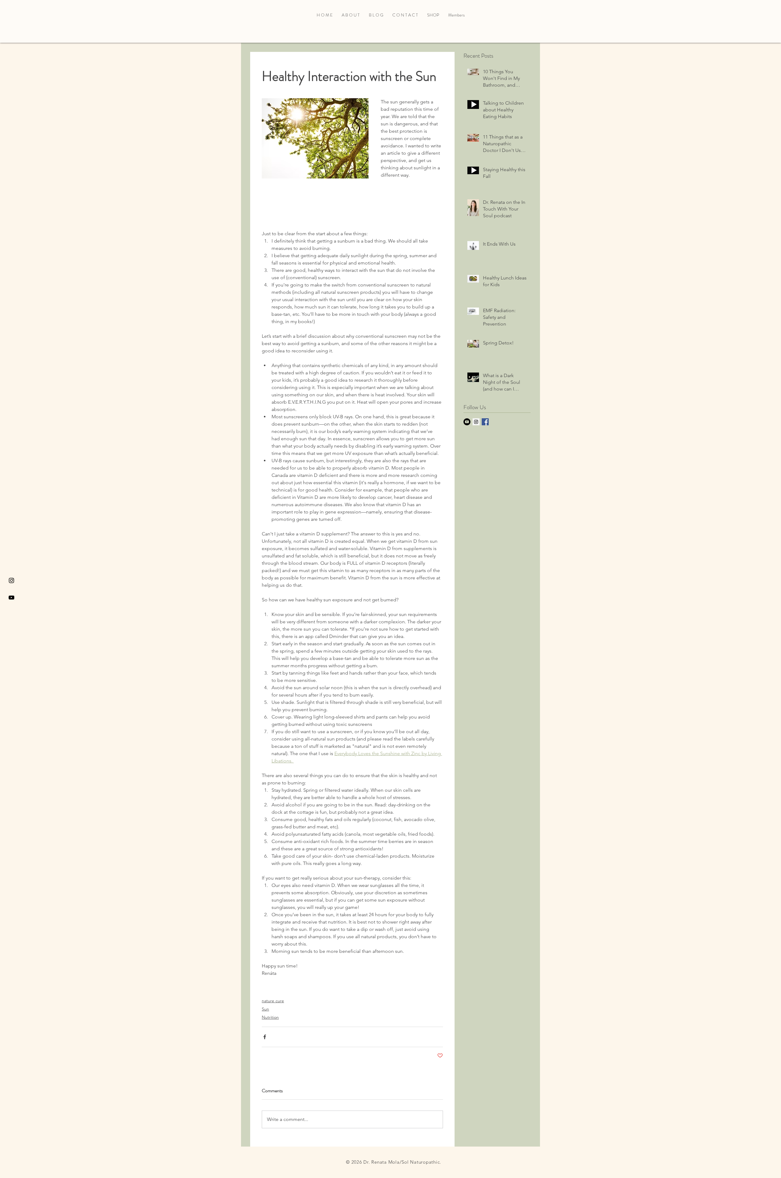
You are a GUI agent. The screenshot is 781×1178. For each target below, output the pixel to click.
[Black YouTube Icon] (11, 597)
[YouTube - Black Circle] (466, 421)
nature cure (273, 1000)
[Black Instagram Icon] (11, 580)
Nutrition (270, 1017)
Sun (265, 1009)
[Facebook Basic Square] (485, 421)
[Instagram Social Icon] (476, 421)
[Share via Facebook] (265, 1037)
